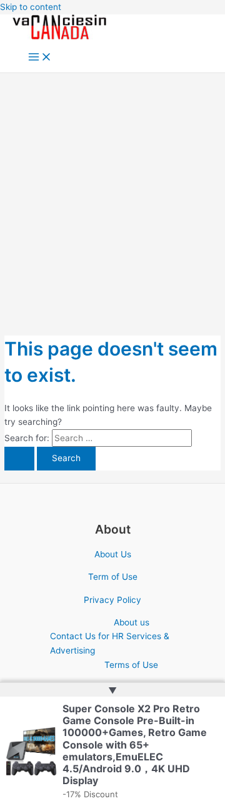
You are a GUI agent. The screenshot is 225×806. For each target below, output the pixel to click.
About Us (112, 554)
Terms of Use (131, 665)
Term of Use (113, 577)
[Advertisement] (112, 191)
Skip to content (30, 7)
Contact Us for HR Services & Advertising (109, 643)
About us (131, 622)
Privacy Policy (112, 600)
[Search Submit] (19, 458)
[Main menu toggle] (40, 57)
